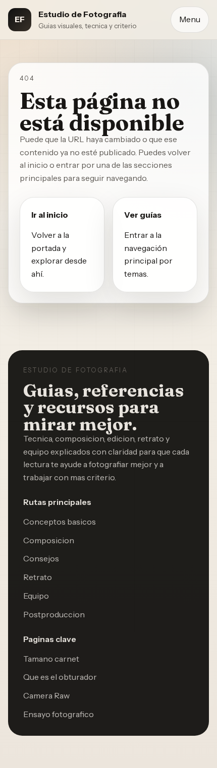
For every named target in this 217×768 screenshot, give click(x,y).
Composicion (48, 540)
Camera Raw (46, 695)
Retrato (37, 577)
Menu (189, 19)
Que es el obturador (60, 677)
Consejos (41, 558)
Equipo (36, 596)
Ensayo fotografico (58, 714)
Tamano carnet (51, 659)
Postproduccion (54, 614)
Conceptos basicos (59, 522)
